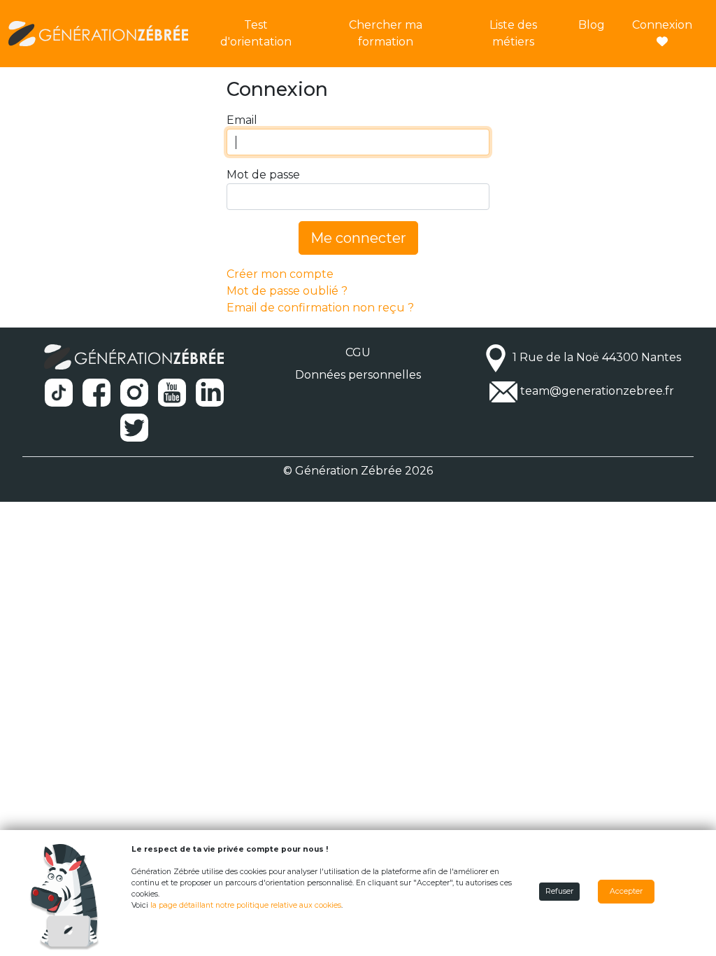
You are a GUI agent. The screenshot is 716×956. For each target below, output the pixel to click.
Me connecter (358, 238)
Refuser (559, 891)
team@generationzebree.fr (597, 391)
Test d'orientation (256, 33)
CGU (358, 352)
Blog (591, 24)
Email (242, 120)
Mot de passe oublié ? (287, 290)
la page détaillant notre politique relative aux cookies (245, 905)
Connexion (662, 24)
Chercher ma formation (385, 33)
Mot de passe (263, 174)
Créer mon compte (280, 274)
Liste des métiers (513, 33)
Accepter (626, 891)
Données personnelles (358, 374)
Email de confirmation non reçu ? (320, 307)
